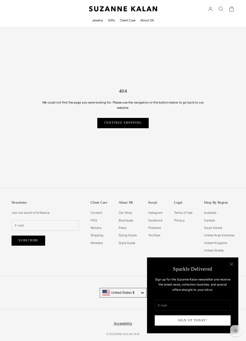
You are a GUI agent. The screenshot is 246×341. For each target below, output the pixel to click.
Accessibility (123, 323)
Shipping (97, 235)
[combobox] (123, 293)
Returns (96, 228)
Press (122, 228)
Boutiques (126, 220)
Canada (209, 220)
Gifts (111, 20)
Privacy (179, 220)
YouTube (154, 235)
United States (214, 250)
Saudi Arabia (213, 228)
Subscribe (28, 240)
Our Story (125, 212)
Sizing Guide (128, 235)
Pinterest (154, 228)
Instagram (155, 212)
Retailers (97, 243)
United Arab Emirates (219, 235)
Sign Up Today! (192, 320)
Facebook (155, 220)
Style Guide (127, 243)
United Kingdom (215, 243)
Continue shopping (123, 122)
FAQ (94, 220)
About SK (147, 20)
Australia (210, 212)
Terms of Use (183, 212)
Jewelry (97, 20)
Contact (96, 212)
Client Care (127, 20)
